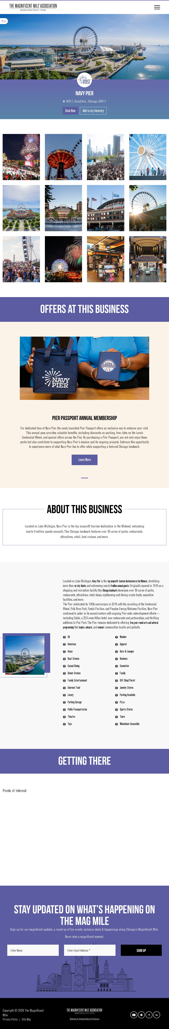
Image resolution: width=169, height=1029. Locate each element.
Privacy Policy (10, 1019)
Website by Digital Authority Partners (84, 1019)
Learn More (84, 460)
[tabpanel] (84, 401)
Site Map (26, 1019)
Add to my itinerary (93, 111)
